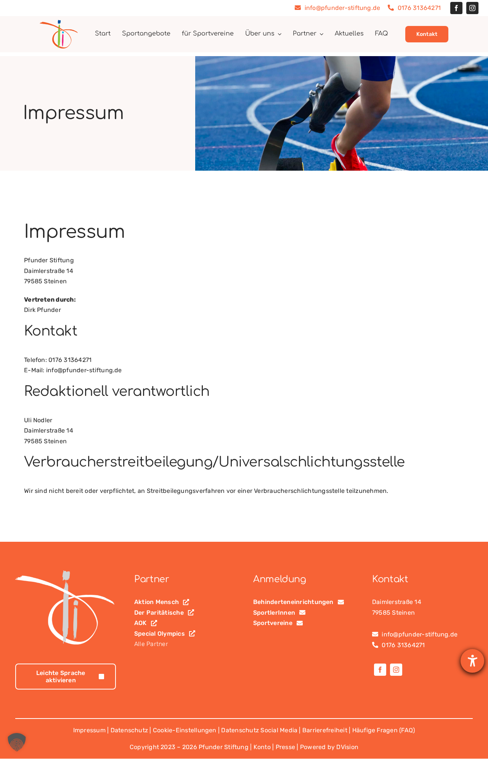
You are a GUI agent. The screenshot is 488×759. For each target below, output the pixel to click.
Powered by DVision (329, 747)
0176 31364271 (418, 7)
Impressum (89, 730)
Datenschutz (129, 730)
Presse (285, 747)
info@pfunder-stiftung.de (341, 7)
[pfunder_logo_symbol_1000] (59, 22)
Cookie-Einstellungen (185, 730)
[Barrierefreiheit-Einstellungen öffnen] (472, 661)
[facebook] (456, 8)
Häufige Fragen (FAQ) (383, 730)
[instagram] (472, 8)
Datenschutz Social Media (259, 730)
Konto (262, 747)
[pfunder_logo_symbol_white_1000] (64, 573)
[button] (17, 742)
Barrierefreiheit (324, 730)
